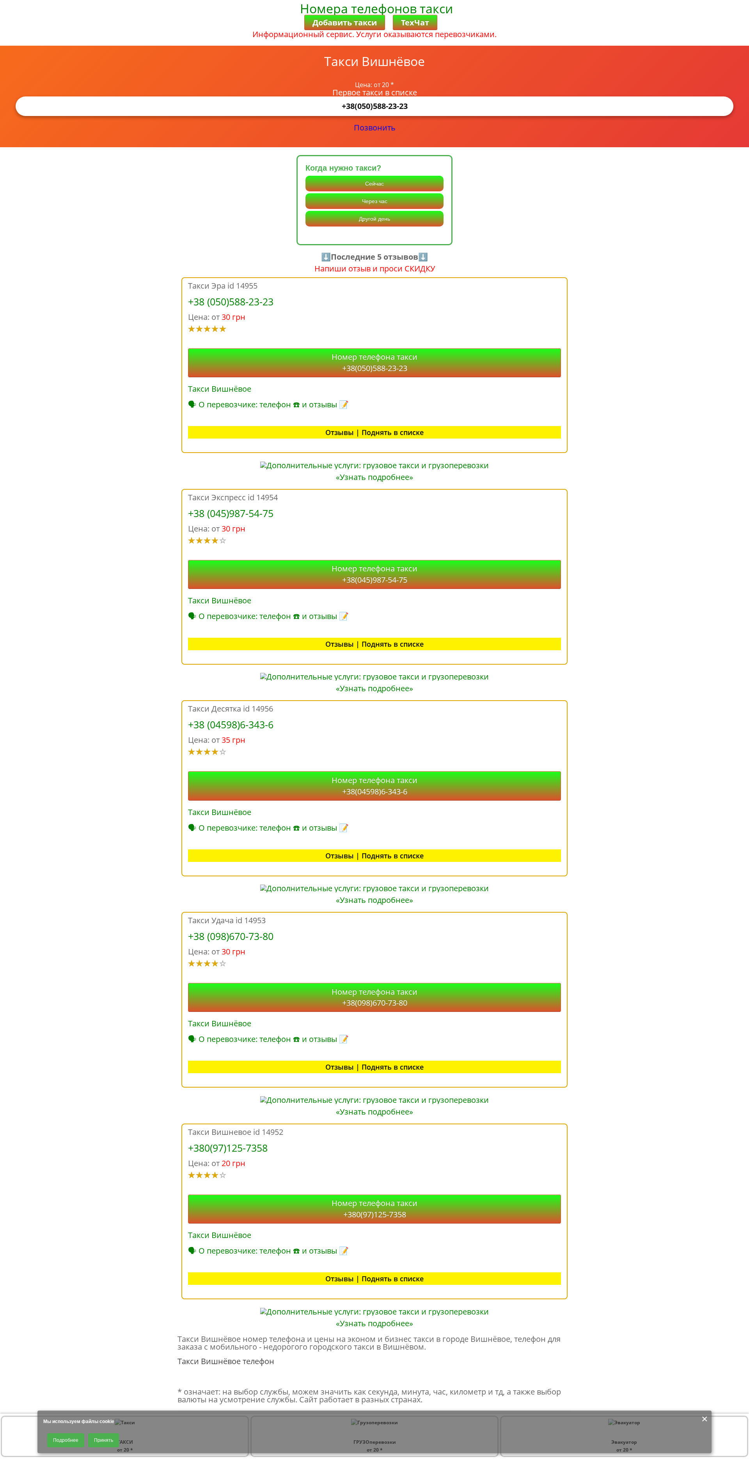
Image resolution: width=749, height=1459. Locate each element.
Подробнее (65, 1440)
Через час (374, 201)
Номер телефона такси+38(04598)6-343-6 (374, 786)
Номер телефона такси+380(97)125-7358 (374, 1209)
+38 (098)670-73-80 (230, 936)
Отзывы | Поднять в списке (374, 432)
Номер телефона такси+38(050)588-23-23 (374, 362)
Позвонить (375, 127)
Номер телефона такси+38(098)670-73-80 (374, 997)
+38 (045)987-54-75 (230, 513)
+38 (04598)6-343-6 (230, 724)
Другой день (374, 219)
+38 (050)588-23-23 (230, 301)
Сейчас (374, 183)
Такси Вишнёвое (219, 388)
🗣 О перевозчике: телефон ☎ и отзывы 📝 (268, 404)
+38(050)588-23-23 (375, 106)
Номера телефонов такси (376, 8)
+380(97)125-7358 (228, 1147)
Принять (103, 1440)
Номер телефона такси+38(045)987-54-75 (374, 574)
